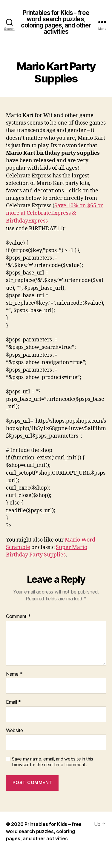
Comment (18, 616)
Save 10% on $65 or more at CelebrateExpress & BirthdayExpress (54, 213)
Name (14, 674)
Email (13, 702)
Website (14, 730)
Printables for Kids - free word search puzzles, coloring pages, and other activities (56, 22)
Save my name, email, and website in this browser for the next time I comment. (52, 761)
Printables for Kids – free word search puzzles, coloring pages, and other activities (44, 831)
